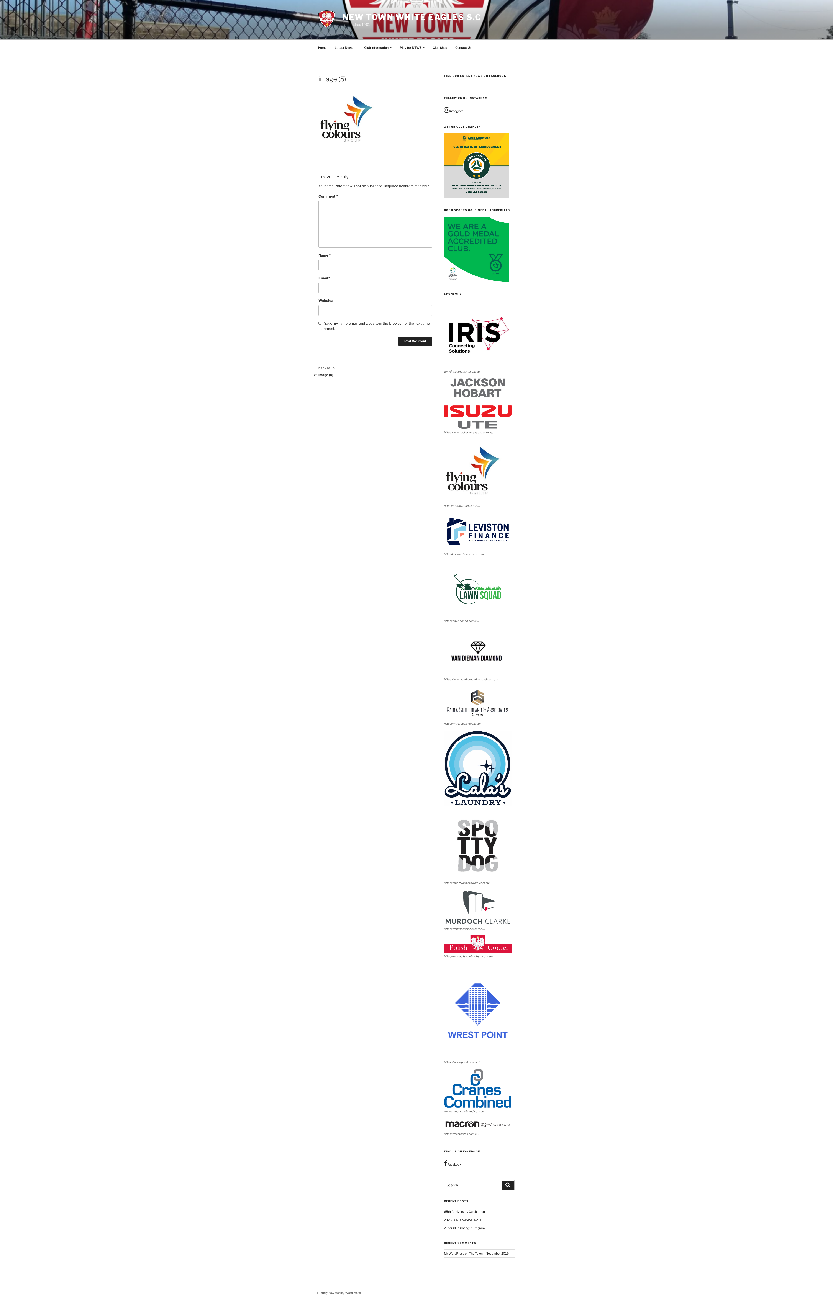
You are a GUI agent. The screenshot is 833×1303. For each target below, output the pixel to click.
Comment (328, 196)
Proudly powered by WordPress (339, 1293)
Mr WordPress (454, 1253)
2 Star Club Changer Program (464, 1228)
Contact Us (463, 47)
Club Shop (440, 47)
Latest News (344, 47)
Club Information (376, 47)
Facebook (454, 1164)
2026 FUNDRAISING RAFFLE (464, 1220)
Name (324, 255)
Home (322, 47)
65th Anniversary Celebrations (465, 1211)
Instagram (456, 111)
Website (325, 301)
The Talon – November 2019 (489, 1253)
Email (324, 278)
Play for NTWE (410, 47)
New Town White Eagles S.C (412, 17)
